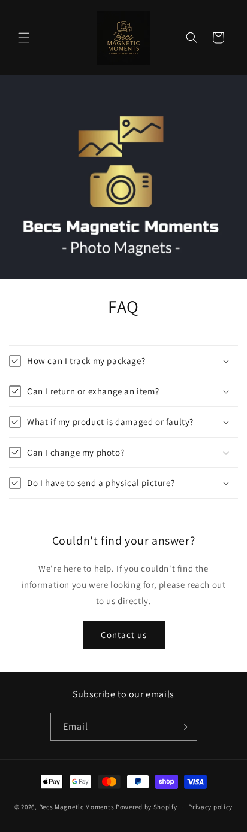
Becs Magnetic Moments (77, 807)
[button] (24, 38)
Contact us (124, 634)
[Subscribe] (183, 727)
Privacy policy (210, 807)
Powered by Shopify (146, 807)
